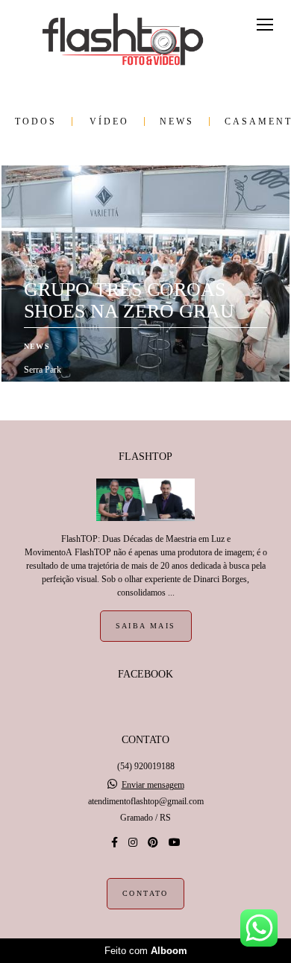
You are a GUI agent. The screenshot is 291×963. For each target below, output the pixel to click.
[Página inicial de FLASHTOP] (123, 40)
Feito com (145, 950)
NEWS (177, 121)
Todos (36, 121)
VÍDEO (109, 121)
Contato (145, 893)
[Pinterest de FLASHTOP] (153, 842)
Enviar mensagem (153, 784)
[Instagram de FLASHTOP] (132, 842)
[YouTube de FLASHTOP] (175, 842)
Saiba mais (146, 626)
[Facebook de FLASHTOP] (114, 842)
